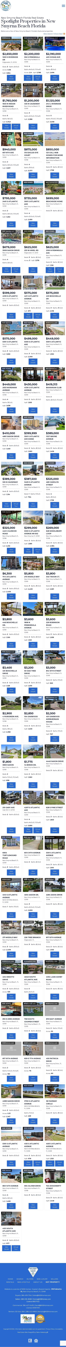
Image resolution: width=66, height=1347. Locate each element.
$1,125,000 (53, 100)
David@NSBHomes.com (44, 1305)
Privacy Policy (50, 1329)
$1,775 (28, 761)
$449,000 (52, 338)
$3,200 (28, 667)
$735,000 (30, 198)
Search (20, 1279)
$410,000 (8, 433)
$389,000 (52, 433)
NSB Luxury (42, 1279)
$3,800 (50, 573)
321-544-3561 (20, 1311)
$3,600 (29, 619)
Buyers (30, 1279)
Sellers (54, 1279)
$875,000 (30, 149)
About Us (37, 1282)
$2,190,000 (53, 54)
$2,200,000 (32, 54)
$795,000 (8, 198)
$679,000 (8, 247)
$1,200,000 (31, 100)
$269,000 (52, 527)
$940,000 (9, 149)
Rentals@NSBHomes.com (48, 1311)
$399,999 (30, 433)
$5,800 (29, 573)
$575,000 (30, 292)
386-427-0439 (28, 1305)
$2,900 (7, 713)
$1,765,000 (9, 100)
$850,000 (52, 149)
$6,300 (7, 573)
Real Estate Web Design (25, 1332)
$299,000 (30, 527)
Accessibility (59, 1329)
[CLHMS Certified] (40, 1323)
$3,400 (7, 667)
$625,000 (30, 247)
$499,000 (30, 338)
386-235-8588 (26, 1299)
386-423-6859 (31, 1311)
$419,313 (51, 384)
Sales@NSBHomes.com (42, 1295)
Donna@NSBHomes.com (42, 1299)
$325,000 (52, 479)
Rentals (10, 1282)
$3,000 (50, 667)
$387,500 (30, 479)
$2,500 (50, 713)
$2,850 (28, 713)
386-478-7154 (26, 1295)
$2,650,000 (10, 54)
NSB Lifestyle (23, 1282)
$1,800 (6, 761)
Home (10, 1279)
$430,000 (30, 384)
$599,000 (8, 292)
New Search (48, 34)
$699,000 (52, 198)
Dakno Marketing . (42, 1332)
